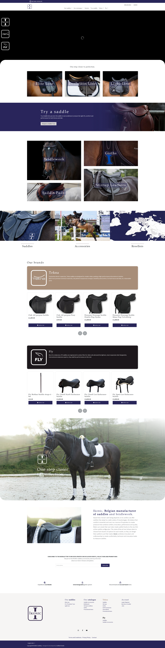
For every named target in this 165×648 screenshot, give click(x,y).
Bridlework (86, 604)
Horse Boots (106, 609)
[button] (80, 333)
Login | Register (126, 602)
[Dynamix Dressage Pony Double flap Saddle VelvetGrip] (125, 304)
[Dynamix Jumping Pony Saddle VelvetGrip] (97, 304)
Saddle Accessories (89, 602)
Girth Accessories (107, 607)
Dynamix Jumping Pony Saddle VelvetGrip (94, 316)
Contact (94, 637)
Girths (85, 607)
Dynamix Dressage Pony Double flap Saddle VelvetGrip (123, 317)
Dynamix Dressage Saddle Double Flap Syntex (39, 316)
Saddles (105, 602)
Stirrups (105, 604)
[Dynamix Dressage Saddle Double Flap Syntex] (40, 304)
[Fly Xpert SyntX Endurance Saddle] (125, 383)
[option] (40, 310)
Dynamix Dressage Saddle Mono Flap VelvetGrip (67, 316)
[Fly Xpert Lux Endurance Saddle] (97, 383)
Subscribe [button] (105, 565)
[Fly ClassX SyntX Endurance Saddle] (40, 383)
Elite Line (67, 602)
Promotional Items (107, 611)
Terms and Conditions (75, 637)
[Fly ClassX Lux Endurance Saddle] (69, 383)
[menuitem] (68, 8)
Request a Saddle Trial (48, 124)
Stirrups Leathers (88, 606)
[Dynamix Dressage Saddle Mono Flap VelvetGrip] (69, 304)
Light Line (67, 606)
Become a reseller (126, 604)
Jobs (123, 606)
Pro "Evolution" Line (70, 604)
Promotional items (88, 609)
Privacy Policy (86, 637)
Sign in (135, 5)
